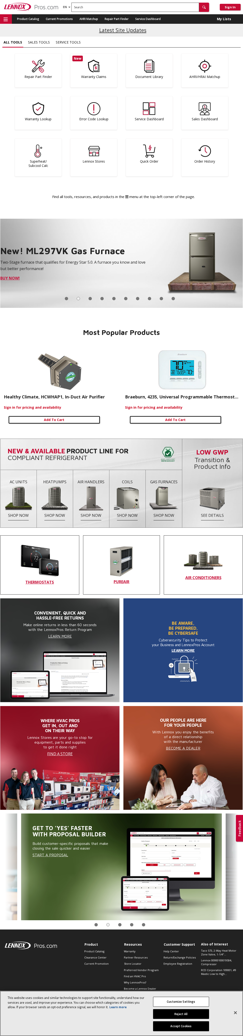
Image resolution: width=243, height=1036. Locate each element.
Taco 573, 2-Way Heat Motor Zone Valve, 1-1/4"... (218, 952)
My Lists (224, 19)
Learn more (117, 1007)
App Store (10, 278)
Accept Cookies (181, 1026)
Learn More (60, 636)
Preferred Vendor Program (141, 970)
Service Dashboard (148, 19)
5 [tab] (114, 298)
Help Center (171, 951)
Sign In (230, 7)
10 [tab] (173, 298)
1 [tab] (66, 298)
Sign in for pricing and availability (32, 407)
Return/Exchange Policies (180, 957)
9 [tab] (161, 298)
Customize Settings (181, 1001)
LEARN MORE (183, 650)
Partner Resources (136, 957)
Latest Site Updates (122, 30)
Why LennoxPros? (135, 982)
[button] (204, 7)
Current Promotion (96, 963)
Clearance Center (95, 957)
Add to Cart (54, 419)
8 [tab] (149, 298)
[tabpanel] (121, 263)
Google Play (36, 278)
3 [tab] (90, 298)
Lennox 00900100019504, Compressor (216, 962)
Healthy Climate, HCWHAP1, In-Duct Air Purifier (54, 397)
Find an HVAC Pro (135, 976)
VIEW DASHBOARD (52, 852)
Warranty (130, 951)
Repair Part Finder (117, 19)
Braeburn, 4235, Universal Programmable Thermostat (182, 397)
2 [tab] (78, 298)
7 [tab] (137, 298)
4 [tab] (102, 298)
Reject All (180, 1014)
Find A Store (60, 753)
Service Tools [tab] (68, 42)
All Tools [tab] (13, 42)
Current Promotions (59, 19)
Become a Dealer (183, 748)
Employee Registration (178, 963)
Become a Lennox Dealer (140, 988)
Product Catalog (28, 19)
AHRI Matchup (88, 19)
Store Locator (132, 963)
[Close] (235, 1012)
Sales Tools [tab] (39, 42)
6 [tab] (125, 298)
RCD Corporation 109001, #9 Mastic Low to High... (218, 972)
